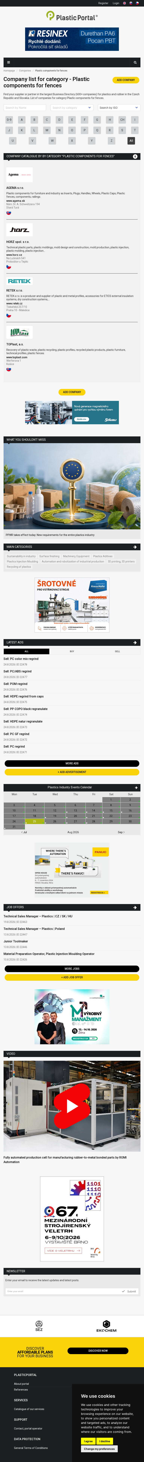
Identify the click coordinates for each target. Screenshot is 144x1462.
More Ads (72, 763)
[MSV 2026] (72, 1219)
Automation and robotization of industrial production (73, 561)
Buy (72, 651)
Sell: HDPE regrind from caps (24, 696)
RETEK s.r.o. (14, 290)
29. (111, 821)
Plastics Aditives (102, 556)
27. (75, 821)
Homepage (9, 70)
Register (103, 3)
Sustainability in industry (21, 556)
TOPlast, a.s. (15, 344)
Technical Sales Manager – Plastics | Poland (34, 929)
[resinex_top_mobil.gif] (72, 39)
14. (94, 810)
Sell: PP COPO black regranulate (25, 709)
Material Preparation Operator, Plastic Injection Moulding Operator (49, 954)
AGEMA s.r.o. (15, 188)
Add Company (126, 80)
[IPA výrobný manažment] (72, 1017)
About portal (21, 1383)
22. (111, 815)
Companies (25, 70)
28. (94, 821)
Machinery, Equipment (76, 556)
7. (94, 805)
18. (35, 815)
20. (75, 815)
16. (130, 810)
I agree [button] (88, 1441)
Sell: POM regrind (15, 684)
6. (76, 805)
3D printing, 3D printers (121, 561)
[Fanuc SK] (72, 870)
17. (14, 815)
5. (55, 805)
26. (55, 821)
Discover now (98, 1350)
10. (14, 810)
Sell (117, 651)
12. (55, 810)
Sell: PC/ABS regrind (18, 671)
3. (14, 805)
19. (55, 815)
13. (75, 810)
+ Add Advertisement (72, 772)
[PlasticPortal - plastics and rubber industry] (72, 16)
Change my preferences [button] (99, 1448)
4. (35, 805)
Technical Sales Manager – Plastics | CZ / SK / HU (38, 916)
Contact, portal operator (28, 1428)
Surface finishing (49, 556)
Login (116, 3)
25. (35, 821)
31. (14, 826)
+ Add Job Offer (72, 977)
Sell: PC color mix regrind (21, 659)
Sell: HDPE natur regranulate (23, 721)
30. (130, 821)
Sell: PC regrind (14, 746)
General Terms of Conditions (31, 1447)
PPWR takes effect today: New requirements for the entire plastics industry (50, 534)
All (131, 140)
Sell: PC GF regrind (16, 734)
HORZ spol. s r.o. (17, 242)
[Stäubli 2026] (72, 413)
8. (111, 805)
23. (130, 815)
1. (111, 799)
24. (14, 821)
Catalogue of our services (29, 1409)
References (21, 1389)
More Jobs (72, 968)
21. (94, 815)
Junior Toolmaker (16, 941)
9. (130, 805)
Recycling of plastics (19, 566)
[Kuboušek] (72, 605)
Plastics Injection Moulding (22, 561)
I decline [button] (104, 1441)
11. (35, 810)
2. (130, 799)
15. (111, 810)
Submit (131, 1291)
